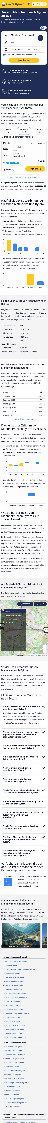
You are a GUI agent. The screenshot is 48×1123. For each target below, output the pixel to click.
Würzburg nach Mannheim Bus (13, 1036)
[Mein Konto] (28, 3)
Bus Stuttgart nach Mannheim (13, 1028)
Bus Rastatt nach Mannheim (12, 1011)
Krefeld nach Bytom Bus (11, 1093)
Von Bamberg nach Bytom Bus (13, 1057)
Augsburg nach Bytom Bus (12, 1053)
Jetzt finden (35, 168)
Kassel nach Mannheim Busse (13, 984)
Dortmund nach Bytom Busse (13, 1061)
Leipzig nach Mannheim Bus (12, 987)
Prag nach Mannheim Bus (11, 1008)
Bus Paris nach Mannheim (11, 1004)
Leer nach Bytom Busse (11, 1097)
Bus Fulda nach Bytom (10, 1069)
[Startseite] (13, 4)
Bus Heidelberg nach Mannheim (14, 979)
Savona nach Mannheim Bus (12, 1020)
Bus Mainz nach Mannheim (12, 991)
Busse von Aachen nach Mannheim (15, 964)
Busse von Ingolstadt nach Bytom (14, 1085)
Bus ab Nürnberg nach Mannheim (14, 999)
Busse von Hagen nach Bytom (13, 1081)
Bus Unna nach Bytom (10, 1109)
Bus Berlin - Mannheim (10, 967)
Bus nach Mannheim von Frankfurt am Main (18, 971)
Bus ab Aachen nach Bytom (12, 1049)
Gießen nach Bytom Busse (12, 1077)
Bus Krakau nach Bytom (11, 1089)
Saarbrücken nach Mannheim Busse (15, 1016)
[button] (45, 649)
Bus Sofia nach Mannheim (12, 1023)
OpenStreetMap (35, 657)
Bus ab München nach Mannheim (14, 996)
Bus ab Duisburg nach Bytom (13, 1065)
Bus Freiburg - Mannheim (11, 975)
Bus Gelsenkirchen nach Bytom (13, 1073)
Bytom (41, 606)
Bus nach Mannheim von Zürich (14, 1040)
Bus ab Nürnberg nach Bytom (13, 1101)
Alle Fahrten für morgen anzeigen (25, 177)
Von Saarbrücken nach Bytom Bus (14, 1105)
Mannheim (26, 606)
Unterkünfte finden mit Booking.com (20, 55)
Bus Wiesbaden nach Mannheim (14, 1032)
